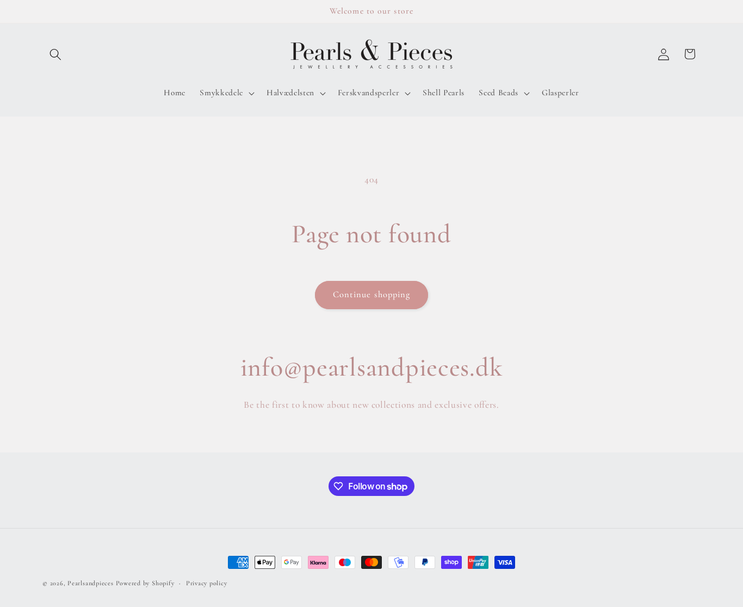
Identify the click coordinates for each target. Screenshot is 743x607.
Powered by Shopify (145, 583)
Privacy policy (206, 583)
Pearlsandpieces (90, 583)
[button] (55, 54)
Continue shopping (372, 294)
